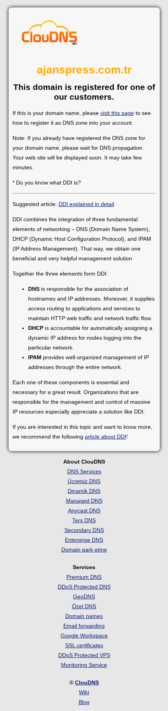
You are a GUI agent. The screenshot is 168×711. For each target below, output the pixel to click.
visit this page (117, 113)
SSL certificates (84, 645)
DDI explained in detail (86, 204)
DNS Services (84, 471)
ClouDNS (87, 682)
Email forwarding (84, 626)
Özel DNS (84, 606)
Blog (84, 702)
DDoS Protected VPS (84, 655)
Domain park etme (84, 549)
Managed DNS (84, 501)
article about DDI (105, 436)
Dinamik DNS (84, 491)
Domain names (84, 616)
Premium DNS (84, 577)
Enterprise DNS (84, 540)
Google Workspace (84, 635)
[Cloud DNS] (49, 34)
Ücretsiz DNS (84, 481)
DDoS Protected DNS (84, 587)
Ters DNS (84, 520)
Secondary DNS (84, 530)
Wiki (84, 692)
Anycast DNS (84, 510)
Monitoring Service (84, 665)
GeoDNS (84, 596)
